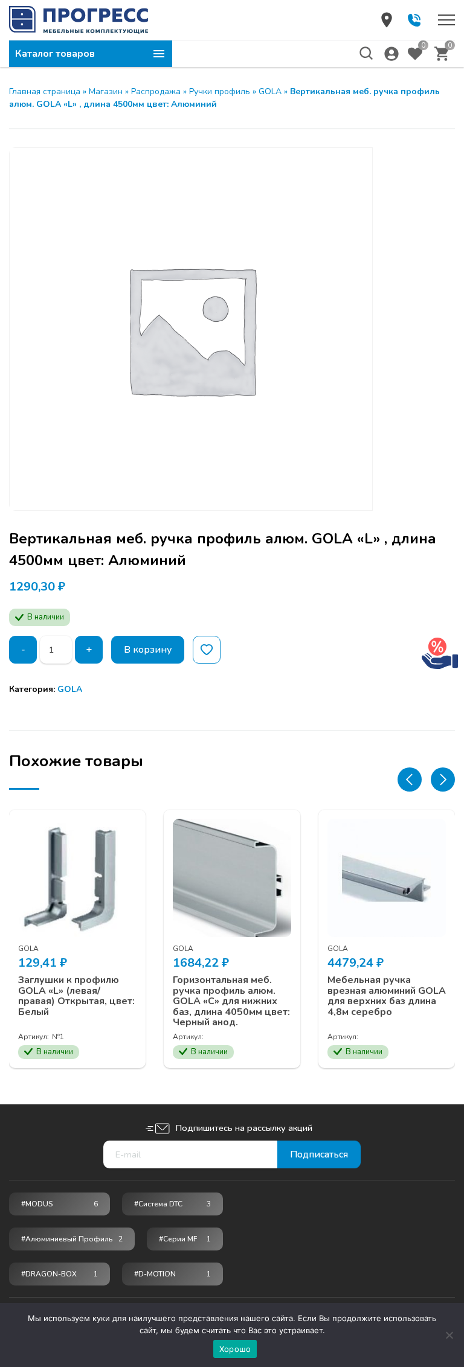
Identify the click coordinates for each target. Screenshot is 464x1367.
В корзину (148, 649)
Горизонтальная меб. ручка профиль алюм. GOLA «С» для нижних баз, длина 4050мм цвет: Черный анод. (231, 1001)
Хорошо (235, 1349)
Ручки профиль (219, 91)
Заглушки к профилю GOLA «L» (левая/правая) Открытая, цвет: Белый (76, 996)
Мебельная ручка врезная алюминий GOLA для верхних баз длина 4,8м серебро (386, 996)
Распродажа (156, 91)
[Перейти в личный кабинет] (391, 53)
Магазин (106, 91)
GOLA (270, 91)
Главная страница (44, 91)
